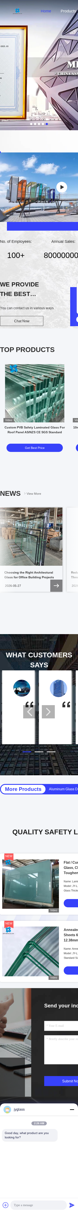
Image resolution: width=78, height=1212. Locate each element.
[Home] (17, 11)
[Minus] (72, 1109)
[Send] (71, 1205)
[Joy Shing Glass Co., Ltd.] (61, 187)
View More (34, 493)
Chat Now (21, 321)
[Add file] (6, 1205)
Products (68, 11)
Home (46, 11)
